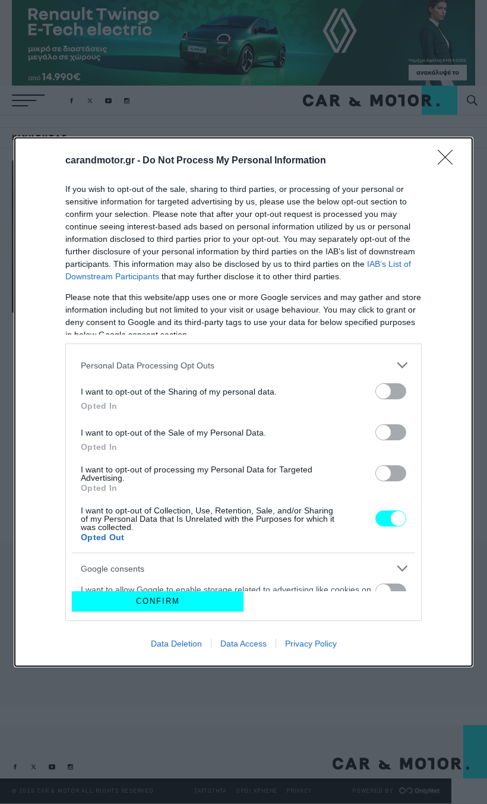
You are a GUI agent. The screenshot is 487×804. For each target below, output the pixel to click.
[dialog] (243, 402)
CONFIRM (158, 601)
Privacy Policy (311, 643)
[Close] (449, 161)
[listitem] (243, 365)
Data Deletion (176, 643)
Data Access (243, 643)
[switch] (390, 391)
